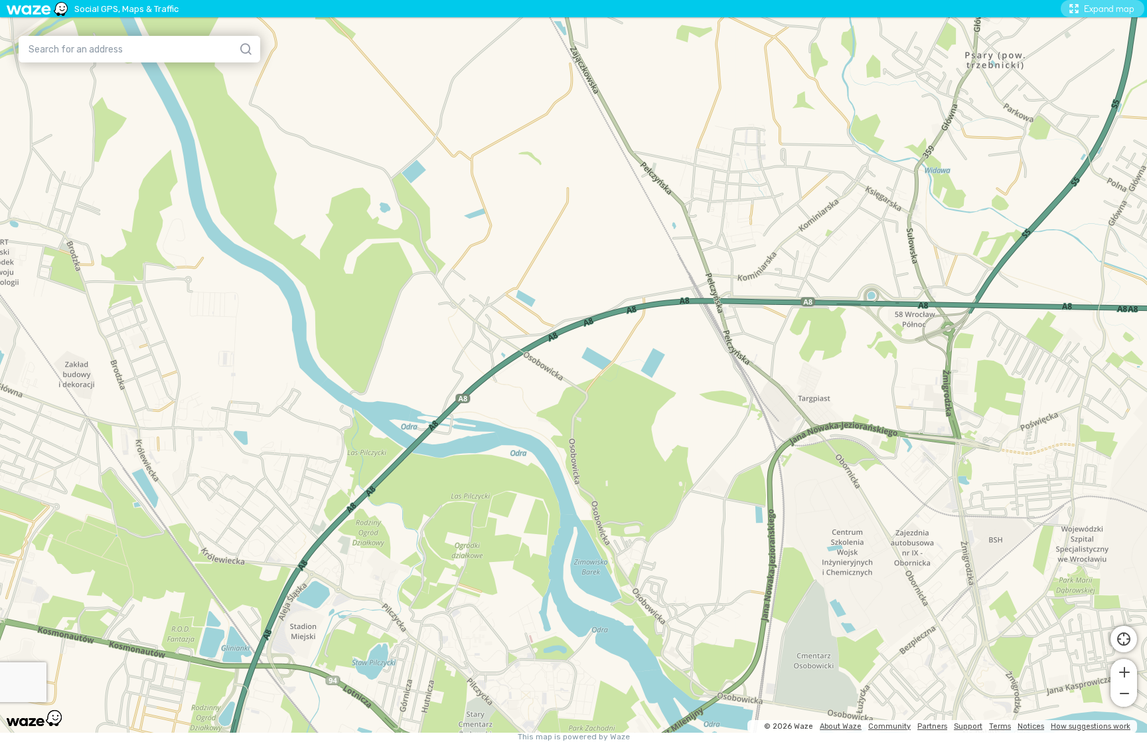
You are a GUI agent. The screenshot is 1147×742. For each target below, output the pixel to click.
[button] (1123, 671)
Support (968, 726)
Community (889, 726)
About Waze (841, 726)
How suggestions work (1090, 726)
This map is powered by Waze (574, 737)
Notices (1031, 726)
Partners (932, 726)
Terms (1000, 726)
